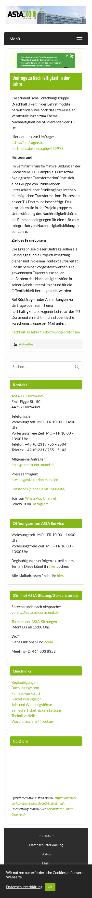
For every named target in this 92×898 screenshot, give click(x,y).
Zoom (48, 642)
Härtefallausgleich (26, 699)
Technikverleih (23, 715)
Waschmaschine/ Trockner (33, 721)
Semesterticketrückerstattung (36, 710)
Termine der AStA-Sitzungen (34, 621)
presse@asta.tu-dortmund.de (35, 479)
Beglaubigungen (25, 682)
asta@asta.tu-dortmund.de (33, 464)
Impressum (46, 835)
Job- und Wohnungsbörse (32, 704)
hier (52, 566)
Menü (15, 38)
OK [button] (50, 887)
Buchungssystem (25, 687)
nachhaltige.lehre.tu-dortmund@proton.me (46, 332)
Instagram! (41, 504)
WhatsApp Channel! (41, 498)
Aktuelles (26, 344)
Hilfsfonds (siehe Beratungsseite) (39, 489)
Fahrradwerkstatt (26, 693)
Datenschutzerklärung (46, 845)
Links (46, 863)
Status (46, 854)
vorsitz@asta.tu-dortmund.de (35, 612)
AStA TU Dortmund (27, 396)
